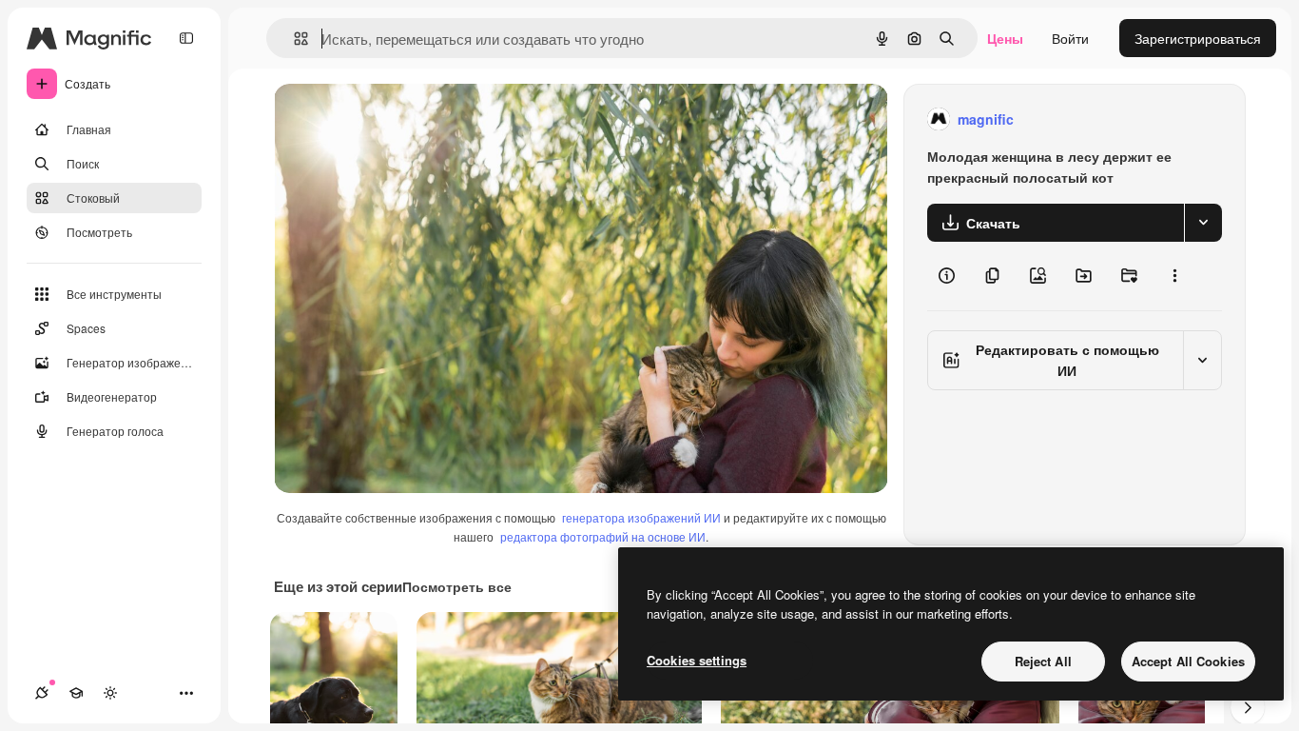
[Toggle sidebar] (186, 38)
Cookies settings (696, 660)
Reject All (1043, 661)
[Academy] (76, 693)
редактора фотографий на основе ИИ (603, 536)
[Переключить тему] (110, 693)
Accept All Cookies (1188, 661)
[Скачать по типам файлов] (1203, 223)
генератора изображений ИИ (641, 517)
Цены (1005, 38)
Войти (1070, 38)
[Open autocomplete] (293, 38)
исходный (401, 119)
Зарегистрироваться (1197, 38)
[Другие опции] (1174, 276)
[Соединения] (42, 693)
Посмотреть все (457, 586)
